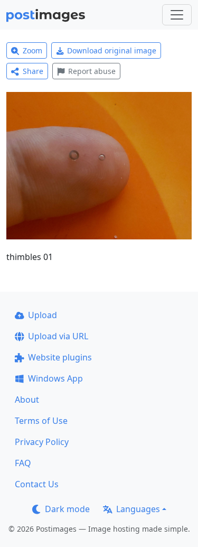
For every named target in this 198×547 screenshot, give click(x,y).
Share (33, 71)
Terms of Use (41, 421)
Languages (138, 509)
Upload (42, 315)
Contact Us (37, 484)
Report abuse (92, 71)
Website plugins (60, 357)
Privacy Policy (42, 442)
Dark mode (67, 509)
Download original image (111, 50)
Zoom (32, 50)
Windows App (55, 378)
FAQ (23, 463)
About (27, 399)
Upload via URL (58, 336)
